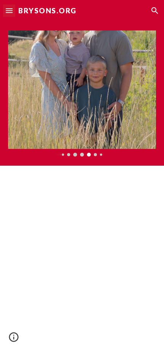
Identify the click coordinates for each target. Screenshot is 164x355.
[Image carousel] (82, 93)
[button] (9, 10)
